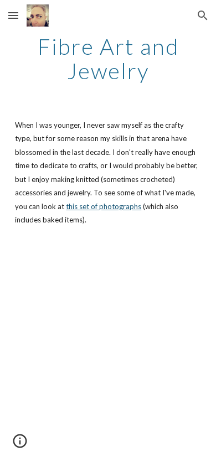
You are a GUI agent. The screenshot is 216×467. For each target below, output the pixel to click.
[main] (108, 58)
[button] (13, 15)
